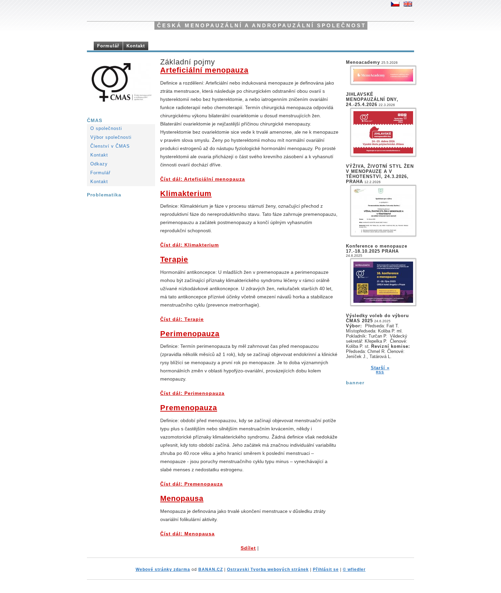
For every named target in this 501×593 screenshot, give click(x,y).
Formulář (108, 45)
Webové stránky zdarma (163, 569)
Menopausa (181, 498)
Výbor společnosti (111, 137)
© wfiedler (354, 569)
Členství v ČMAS (110, 146)
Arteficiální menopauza (204, 70)
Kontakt (135, 45)
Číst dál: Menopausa (187, 533)
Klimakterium (186, 193)
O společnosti (106, 128)
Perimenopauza (189, 333)
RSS (380, 372)
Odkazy (99, 163)
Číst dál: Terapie (182, 319)
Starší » (380, 367)
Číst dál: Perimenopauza (192, 393)
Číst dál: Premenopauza (191, 484)
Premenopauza (188, 407)
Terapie (174, 259)
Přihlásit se (326, 569)
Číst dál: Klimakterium (189, 245)
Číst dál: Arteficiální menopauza (202, 179)
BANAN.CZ (210, 569)
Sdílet (248, 548)
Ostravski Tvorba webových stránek (268, 569)
